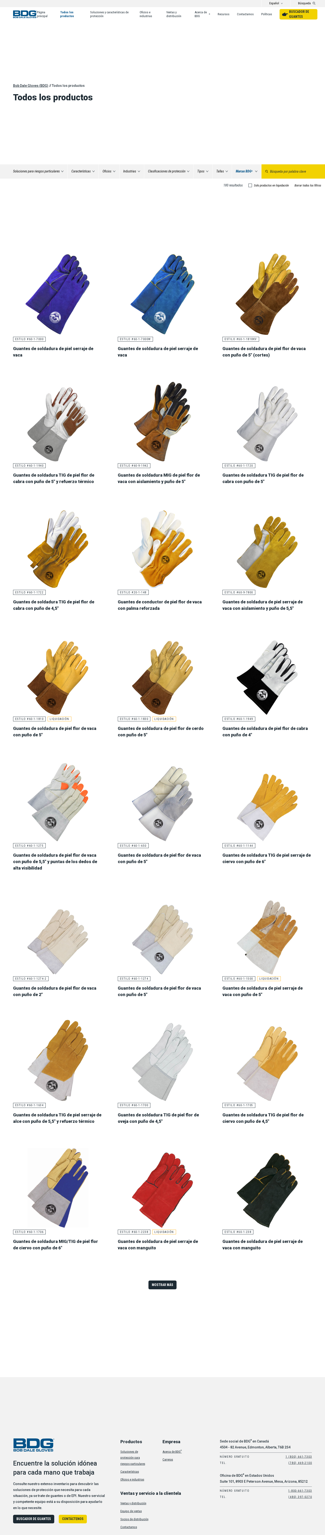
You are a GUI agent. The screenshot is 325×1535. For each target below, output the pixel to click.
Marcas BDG (244, 171)
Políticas (266, 14)
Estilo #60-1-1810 (29, 719)
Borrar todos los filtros (308, 185)
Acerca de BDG (202, 14)
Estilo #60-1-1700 (134, 1105)
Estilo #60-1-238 (238, 1232)
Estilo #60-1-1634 (29, 1105)
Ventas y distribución (173, 14)
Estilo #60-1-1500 (239, 978)
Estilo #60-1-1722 (29, 592)
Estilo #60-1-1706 (29, 1232)
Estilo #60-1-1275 (29, 845)
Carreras (167, 1459)
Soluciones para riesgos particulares (36, 171)
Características (81, 171)
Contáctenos (73, 1519)
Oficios (107, 171)
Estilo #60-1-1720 (239, 465)
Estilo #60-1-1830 (134, 719)
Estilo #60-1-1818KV (241, 339)
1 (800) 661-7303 (299, 1456)
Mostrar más (162, 1285)
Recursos (223, 14)
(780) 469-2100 (300, 1463)
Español (274, 3)
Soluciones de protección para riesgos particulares (132, 1457)
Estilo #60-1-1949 (239, 719)
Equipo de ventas (131, 1511)
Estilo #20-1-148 (133, 592)
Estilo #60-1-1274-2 (31, 978)
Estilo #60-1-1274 (134, 978)
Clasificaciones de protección (167, 171)
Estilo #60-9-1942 (134, 465)
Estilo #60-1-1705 (239, 1105)
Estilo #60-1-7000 (29, 339)
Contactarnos (245, 14)
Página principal (42, 14)
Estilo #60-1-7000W (135, 339)
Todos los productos (67, 14)
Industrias (129, 171)
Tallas (220, 171)
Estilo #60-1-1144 (239, 845)
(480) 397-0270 (300, 1497)
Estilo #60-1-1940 (29, 465)
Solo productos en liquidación (271, 185)
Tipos (200, 171)
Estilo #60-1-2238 (134, 1232)
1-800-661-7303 (300, 1490)
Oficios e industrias (146, 14)
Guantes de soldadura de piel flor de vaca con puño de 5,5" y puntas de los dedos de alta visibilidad (55, 861)
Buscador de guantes (299, 14)
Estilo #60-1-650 (133, 845)
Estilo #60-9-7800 (239, 592)
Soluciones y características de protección (109, 14)
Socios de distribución (134, 1519)
